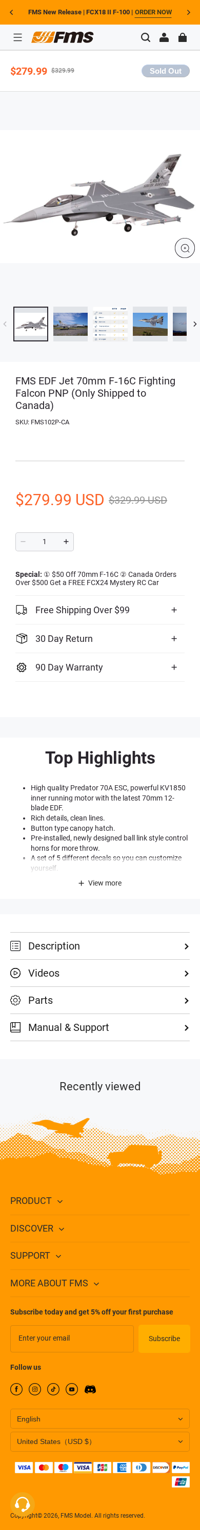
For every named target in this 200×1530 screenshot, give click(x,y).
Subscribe (164, 1338)
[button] (17, 37)
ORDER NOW (153, 12)
